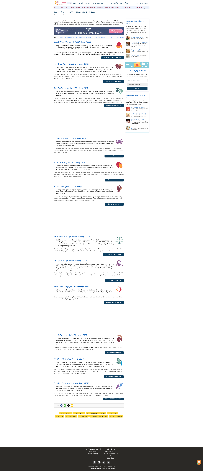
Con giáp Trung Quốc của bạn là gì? (139, 50)
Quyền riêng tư (103, 466)
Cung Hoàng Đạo (116, 3)
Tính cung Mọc (88, 8)
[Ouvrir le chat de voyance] (199, 462)
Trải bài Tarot (72, 416)
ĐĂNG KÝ (137, 88)
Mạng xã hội (110, 458)
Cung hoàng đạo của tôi (112, 8)
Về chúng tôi (92, 451)
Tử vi (69, 3)
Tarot (136, 3)
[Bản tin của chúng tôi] (145, 8)
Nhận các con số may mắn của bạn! (139, 128)
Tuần (72, 8)
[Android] (109, 462)
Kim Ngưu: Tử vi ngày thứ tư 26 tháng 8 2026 (97, 37)
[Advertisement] (89, 124)
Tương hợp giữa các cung (99, 416)
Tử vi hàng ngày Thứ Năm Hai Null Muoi (139, 44)
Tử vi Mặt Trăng (98, 8)
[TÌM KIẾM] (148, 8)
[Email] (72, 405)
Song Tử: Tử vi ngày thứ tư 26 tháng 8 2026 (122, 37)
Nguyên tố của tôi (126, 8)
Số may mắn (84, 416)
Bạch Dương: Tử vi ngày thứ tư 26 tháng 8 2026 (72, 37)
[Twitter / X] (68, 405)
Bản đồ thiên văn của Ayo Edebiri (139, 121)
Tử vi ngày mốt (93, 413)
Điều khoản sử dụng (92, 454)
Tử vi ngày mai (80, 413)
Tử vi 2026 (56, 8)
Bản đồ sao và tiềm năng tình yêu (139, 109)
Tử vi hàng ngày (65, 8)
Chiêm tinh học (128, 3)
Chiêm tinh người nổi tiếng (100, 3)
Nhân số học (144, 3)
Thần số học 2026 (139, 55)
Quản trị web (111, 466)
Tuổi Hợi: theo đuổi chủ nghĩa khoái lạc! (138, 115)
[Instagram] (99, 462)
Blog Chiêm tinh (137, 8)
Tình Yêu (87, 3)
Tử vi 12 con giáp (78, 3)
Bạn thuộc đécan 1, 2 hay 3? (139, 37)
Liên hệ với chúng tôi (110, 451)
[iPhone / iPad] (104, 462)
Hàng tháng (79, 8)
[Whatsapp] (64, 405)
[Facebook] (61, 405)
